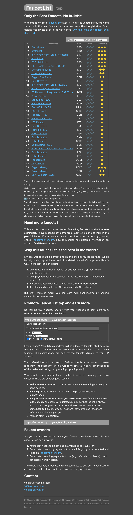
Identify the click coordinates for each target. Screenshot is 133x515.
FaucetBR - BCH (40, 114)
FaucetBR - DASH (41, 107)
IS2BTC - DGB (39, 133)
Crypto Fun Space (41, 77)
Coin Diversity (39, 81)
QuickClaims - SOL (41, 144)
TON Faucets (55, 503)
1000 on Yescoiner (34, 486)
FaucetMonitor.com (43, 239)
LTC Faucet (37, 122)
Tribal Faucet (38, 141)
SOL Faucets (93, 503)
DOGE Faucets (90, 500)
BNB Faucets (30, 503)
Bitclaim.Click (38, 96)
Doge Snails (37, 163)
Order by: (90, 39)
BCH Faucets (77, 500)
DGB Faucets (103, 500)
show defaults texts (52, 339)
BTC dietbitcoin (39, 62)
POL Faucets (42, 503)
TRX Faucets (52, 500)
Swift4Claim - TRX (41, 118)
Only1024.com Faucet (43, 174)
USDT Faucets (65, 500)
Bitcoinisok (37, 58)
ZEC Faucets (67, 503)
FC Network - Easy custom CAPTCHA (52, 92)
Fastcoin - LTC (39, 129)
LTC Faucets (29, 500)
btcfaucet (36, 51)
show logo (34, 339)
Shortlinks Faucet (41, 69)
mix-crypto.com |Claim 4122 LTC (49, 84)
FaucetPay (55, 22)
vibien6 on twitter (34, 489)
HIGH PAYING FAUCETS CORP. (48, 66)
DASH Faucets (80, 503)
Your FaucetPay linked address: (42, 328)
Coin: (71, 39)
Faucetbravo (38, 47)
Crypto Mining (39, 167)
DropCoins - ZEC (40, 99)
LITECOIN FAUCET (41, 73)
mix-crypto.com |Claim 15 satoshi (49, 54)
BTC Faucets (41, 500)
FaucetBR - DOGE (41, 103)
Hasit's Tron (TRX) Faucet (45, 88)
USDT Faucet (38, 111)
